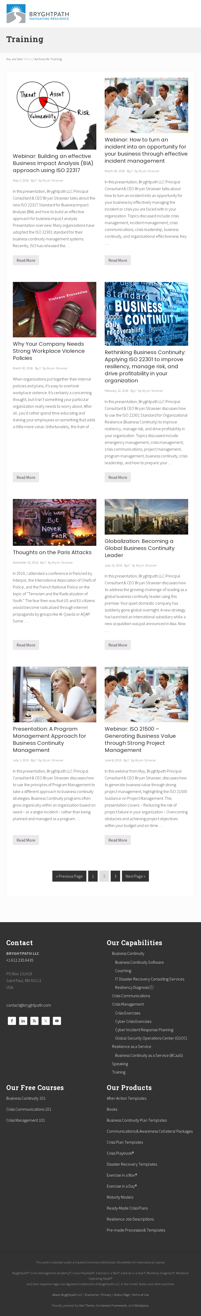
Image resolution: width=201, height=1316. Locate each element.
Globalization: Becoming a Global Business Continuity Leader (140, 548)
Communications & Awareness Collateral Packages (150, 1131)
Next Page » (135, 877)
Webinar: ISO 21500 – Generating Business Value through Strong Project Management (140, 739)
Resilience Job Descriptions (130, 1219)
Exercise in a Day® (122, 1186)
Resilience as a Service (131, 1046)
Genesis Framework (114, 1305)
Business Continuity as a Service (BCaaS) (149, 1055)
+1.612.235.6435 (20, 960)
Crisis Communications (131, 995)
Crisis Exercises (127, 1013)
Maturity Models (120, 1197)
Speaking (120, 1063)
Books (112, 1109)
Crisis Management (128, 1004)
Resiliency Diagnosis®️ (134, 987)
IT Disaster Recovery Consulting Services (149, 979)
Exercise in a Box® (122, 1175)
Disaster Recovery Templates (132, 1164)
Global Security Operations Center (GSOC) (151, 1038)
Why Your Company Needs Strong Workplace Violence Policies (49, 351)
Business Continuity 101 (26, 1098)
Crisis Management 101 (25, 1120)
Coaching (123, 970)
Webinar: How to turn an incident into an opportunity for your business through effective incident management (146, 150)
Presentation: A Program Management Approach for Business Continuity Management (49, 739)
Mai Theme (86, 1305)
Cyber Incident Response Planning (144, 1029)
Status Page (122, 1294)
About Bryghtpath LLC (67, 1294)
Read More (25, 261)
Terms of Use (140, 1294)
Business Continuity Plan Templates (137, 1120)
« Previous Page (69, 877)
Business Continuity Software (139, 962)
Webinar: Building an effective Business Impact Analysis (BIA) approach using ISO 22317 (53, 163)
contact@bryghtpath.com (28, 1005)
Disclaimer (92, 1294)
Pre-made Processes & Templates (136, 1230)
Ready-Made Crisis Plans (127, 1208)
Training (118, 1072)
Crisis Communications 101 (28, 1109)
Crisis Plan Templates (125, 1142)
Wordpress (141, 1305)
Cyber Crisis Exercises (133, 1021)
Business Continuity (128, 953)
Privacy (106, 1294)
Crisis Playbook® (120, 1153)
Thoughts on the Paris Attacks (52, 552)
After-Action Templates (126, 1098)
